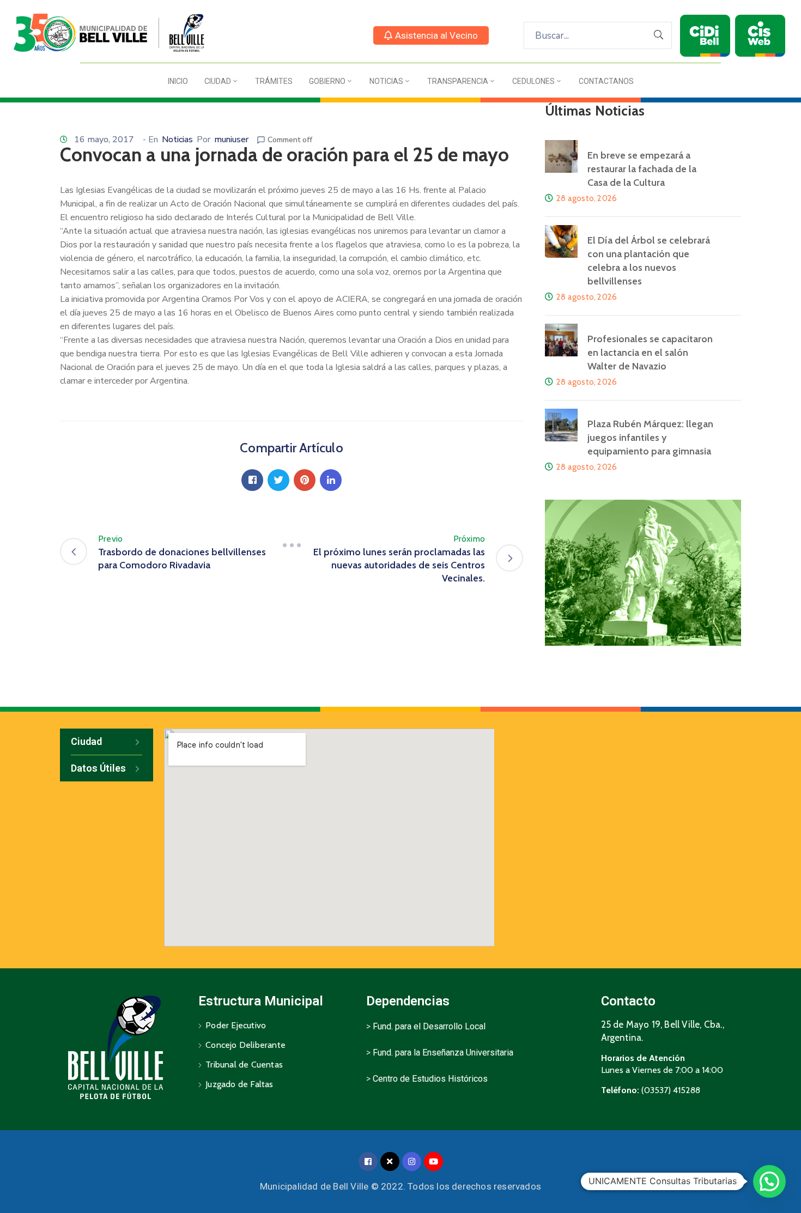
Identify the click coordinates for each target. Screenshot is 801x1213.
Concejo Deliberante (245, 1045)
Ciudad (217, 81)
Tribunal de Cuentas (244, 1064)
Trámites (274, 81)
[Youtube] (433, 1161)
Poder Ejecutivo (235, 1025)
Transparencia (457, 81)
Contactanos (606, 81)
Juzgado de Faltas (239, 1084)
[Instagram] (411, 1161)
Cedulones (533, 81)
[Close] (389, 1161)
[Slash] (291, 545)
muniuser (231, 139)
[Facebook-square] (368, 1161)
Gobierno (327, 81)
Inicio (178, 81)
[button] (431, 35)
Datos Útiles (98, 768)
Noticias (386, 81)
